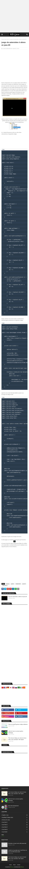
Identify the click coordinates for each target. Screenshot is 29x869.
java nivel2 (14, 831)
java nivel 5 (14, 829)
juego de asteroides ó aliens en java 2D (17, 596)
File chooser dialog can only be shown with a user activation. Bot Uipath (17, 738)
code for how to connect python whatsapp (15, 732)
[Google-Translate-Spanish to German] (8, 688)
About (14, 864)
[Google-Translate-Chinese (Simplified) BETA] (2, 688)
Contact (18, 864)
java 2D (24, 583)
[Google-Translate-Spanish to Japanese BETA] (11, 688)
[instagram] (7, 716)
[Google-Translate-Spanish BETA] (24, 688)
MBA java (12, 866)
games (12, 583)
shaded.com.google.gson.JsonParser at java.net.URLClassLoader (17, 851)
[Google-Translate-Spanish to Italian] (21, 688)
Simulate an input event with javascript (17, 843)
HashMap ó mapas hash (14, 817)
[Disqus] (14, 623)
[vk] (21, 716)
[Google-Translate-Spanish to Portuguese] (19, 688)
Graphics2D (18, 583)
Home (2, 39)
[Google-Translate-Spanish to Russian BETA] (16, 688)
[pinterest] (21, 713)
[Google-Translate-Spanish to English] (13, 688)
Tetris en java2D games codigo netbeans (18, 724)
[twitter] (21, 710)
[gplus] (7, 713)
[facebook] (7, 710)
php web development (13, 805)
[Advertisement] (14, 16)
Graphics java (14, 815)
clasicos (7, 583)
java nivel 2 (7, 39)
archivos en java (14, 819)
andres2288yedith (7, 48)
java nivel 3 (14, 827)
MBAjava (22, 866)
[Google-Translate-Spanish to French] (5, 688)
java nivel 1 (14, 822)
